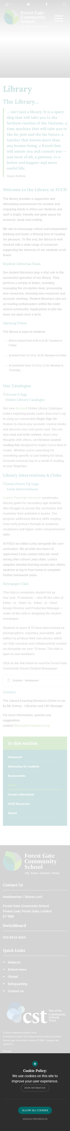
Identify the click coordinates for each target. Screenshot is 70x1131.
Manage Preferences (35, 1119)
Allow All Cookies (35, 1110)
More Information (35, 1088)
